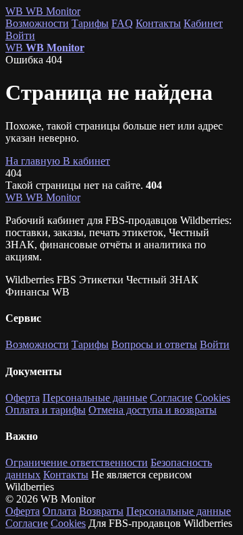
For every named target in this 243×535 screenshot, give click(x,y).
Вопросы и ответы (154, 344)
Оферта (22, 397)
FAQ (122, 23)
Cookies (212, 397)
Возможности (37, 23)
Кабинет (203, 23)
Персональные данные (95, 397)
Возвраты (101, 511)
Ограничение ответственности (76, 462)
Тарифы (90, 23)
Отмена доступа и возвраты (152, 410)
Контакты (158, 23)
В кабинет (86, 161)
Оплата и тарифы (45, 410)
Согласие (171, 397)
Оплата (59, 511)
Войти (20, 35)
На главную (34, 161)
